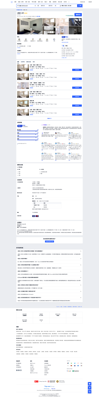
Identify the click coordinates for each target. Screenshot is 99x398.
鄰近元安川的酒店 (31, 340)
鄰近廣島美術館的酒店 (28, 342)
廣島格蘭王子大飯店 (60, 331)
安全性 (45, 374)
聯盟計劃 (46, 367)
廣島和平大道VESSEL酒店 (35, 331)
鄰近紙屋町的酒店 (36, 342)
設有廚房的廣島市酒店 (28, 347)
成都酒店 (22, 353)
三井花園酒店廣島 (19, 333)
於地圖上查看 (64, 57)
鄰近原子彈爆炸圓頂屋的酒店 (49, 340)
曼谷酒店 (46, 351)
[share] (89, 387)
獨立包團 (60, 1)
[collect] (89, 384)
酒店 (61, 306)
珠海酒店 (26, 351)
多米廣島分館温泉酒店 (37, 333)
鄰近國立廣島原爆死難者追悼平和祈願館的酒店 (72, 340)
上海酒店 (42, 351)
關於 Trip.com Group (33, 372)
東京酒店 (30, 351)
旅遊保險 (54, 1)
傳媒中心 (32, 365)
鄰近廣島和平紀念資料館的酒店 (22, 340)
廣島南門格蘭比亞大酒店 (46, 333)
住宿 (12, 1)
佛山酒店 (75, 351)
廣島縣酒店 (70, 306)
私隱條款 (32, 370)
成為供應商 (46, 372)
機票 (15, 1)
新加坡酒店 (31, 353)
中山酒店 (71, 351)
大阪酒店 (50, 351)
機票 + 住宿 (40, 1)
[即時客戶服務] (89, 391)
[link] (82, 2)
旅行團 (65, 1)
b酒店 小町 (20, 13)
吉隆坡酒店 (18, 353)
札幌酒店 (27, 353)
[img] (29, 26)
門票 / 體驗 (34, 1)
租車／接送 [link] (27, 1)
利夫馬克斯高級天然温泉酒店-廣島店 (71, 331)
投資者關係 (46, 363)
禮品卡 (46, 1)
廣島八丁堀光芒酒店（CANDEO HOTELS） (48, 331)
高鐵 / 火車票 (20, 1)
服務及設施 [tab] (28, 61)
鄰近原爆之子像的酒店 (59, 340)
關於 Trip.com (32, 363)
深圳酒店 (17, 351)
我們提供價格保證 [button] (70, 15)
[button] (69, 2)
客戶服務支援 (18, 363)
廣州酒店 (34, 351)
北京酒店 (67, 351)
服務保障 (17, 365)
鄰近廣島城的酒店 (19, 342)
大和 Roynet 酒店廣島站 (28, 333)
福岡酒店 (63, 351)
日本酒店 (65, 306)
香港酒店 (22, 351)
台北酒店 (38, 351)
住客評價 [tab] (23, 61)
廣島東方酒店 (18, 331)
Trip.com (57, 306)
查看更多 (18, 53)
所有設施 (18, 47)
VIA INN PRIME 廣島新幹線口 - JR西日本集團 (66, 333)
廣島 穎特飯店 (54, 333)
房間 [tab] (18, 61)
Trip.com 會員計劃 (47, 365)
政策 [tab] (34, 61)
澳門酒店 (55, 351)
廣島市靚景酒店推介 (19, 347)
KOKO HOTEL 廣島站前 (26, 331)
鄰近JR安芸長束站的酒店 (51, 342)
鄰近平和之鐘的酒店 (39, 340)
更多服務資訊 (18, 367)
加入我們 (32, 367)
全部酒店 (46, 370)
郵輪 (50, 1)
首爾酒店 (59, 351)
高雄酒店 (36, 353)
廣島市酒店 (75, 306)
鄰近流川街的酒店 (43, 342)
